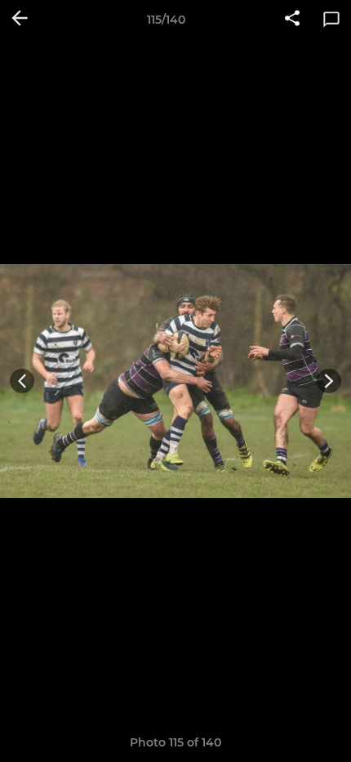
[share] (292, 19)
